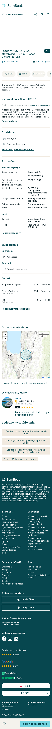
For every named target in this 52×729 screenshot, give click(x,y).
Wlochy (5, 578)
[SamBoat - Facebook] (4, 638)
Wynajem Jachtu (35, 524)
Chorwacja (7, 567)
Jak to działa (34, 569)
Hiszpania (6, 572)
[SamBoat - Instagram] (10, 638)
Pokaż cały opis (10, 121)
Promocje (32, 546)
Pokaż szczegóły (11, 232)
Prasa (4, 544)
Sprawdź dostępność (35, 723)
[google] (7, 661)
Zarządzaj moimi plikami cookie (39, 576)
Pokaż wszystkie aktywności (18, 149)
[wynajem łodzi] (12, 5)
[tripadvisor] (10, 673)
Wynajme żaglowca (36, 527)
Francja (5, 575)
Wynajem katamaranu (38, 530)
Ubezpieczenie (9, 525)
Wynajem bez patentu (38, 541)
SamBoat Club (8, 538)
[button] (5, 334)
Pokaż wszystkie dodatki (16, 308)
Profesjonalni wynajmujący (8, 531)
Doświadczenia (9, 550)
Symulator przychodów (12, 527)
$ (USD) (25, 693)
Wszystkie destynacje (12, 584)
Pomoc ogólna (34, 567)
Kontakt (32, 572)
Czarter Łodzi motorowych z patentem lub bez (26, 432)
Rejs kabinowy (34, 544)
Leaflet (47, 377)
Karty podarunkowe (11, 535)
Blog (4, 553)
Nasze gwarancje (10, 522)
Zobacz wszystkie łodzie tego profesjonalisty (32, 413)
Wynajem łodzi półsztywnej (34, 520)
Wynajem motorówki (37, 516)
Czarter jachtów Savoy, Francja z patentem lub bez (26, 441)
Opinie (5, 541)
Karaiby (5, 581)
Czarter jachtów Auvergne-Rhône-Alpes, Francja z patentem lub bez (26, 450)
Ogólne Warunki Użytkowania (8, 706)
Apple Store (28, 599)
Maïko (18, 398)
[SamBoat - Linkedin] (16, 638)
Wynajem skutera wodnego (36, 534)
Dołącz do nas (8, 519)
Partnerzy (32, 705)
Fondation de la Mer (11, 547)
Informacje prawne (10, 702)
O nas (4, 516)
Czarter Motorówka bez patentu (20, 459)
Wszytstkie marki (36, 549)
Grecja (5, 569)
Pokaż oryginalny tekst (40, 105)
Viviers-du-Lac (11, 61)
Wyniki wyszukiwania (14, 14)
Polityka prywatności (37, 702)
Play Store (28, 607)
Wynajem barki (34, 538)
